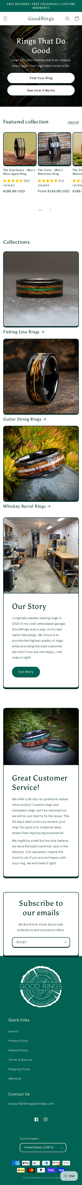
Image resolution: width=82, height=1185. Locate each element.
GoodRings (35, 1178)
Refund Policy (18, 1050)
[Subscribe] (65, 942)
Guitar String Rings (22, 419)
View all (73, 122)
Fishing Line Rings (21, 331)
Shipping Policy (19, 1069)
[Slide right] (50, 209)
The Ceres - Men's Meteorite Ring (50, 172)
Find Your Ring (41, 78)
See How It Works (41, 90)
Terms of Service (20, 1059)
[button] (5, 18)
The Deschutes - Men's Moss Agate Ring (19, 172)
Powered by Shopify (50, 1178)
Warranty (14, 1078)
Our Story (26, 671)
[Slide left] (31, 209)
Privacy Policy (18, 1040)
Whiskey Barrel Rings (24, 506)
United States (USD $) (39, 1147)
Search (13, 1031)
